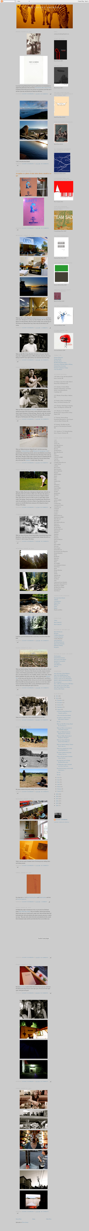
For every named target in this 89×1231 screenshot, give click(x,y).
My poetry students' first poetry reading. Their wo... (64, 753)
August (59, 709)
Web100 (56, 666)
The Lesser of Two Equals (60, 659)
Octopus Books (57, 359)
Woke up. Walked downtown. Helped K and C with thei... (64, 732)
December (59, 700)
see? (24, 897)
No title (58, 721)
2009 (57, 794)
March (59, 786)
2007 (57, 798)
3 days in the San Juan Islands (64, 715)
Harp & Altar (57, 603)
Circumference (57, 601)
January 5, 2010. (58, 678)
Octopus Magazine (58, 357)
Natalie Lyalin (42, 897)
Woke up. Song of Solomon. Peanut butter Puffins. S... (63, 740)
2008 (57, 796)
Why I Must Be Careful (24, 911)
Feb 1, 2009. (57, 683)
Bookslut (56, 633)
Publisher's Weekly (58, 645)
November (59, 702)
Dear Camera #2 (58, 624)
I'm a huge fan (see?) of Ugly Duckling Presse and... (63, 761)
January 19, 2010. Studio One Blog (62, 677)
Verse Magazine (58, 664)
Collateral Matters (25, 451)
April (58, 784)
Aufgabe (56, 599)
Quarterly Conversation (59, 661)
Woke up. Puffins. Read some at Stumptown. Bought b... (64, 736)
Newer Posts (18, 1219)
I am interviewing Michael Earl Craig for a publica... (64, 712)
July (58, 777)
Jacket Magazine (58, 640)
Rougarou (56, 647)
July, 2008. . (62, 687)
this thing (22, 987)
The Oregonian (63, 683)
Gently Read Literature (59, 657)
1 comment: (44, 901)
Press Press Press (58, 361)
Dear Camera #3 (58, 622)
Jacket (55, 606)
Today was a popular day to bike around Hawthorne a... (64, 749)
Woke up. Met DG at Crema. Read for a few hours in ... (65, 724)
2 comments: (44, 327)
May (58, 782)
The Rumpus (57, 663)
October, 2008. (57, 689)
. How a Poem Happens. (64, 673)
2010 (57, 698)
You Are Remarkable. (67, 678)
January (59, 791)
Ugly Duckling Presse (32, 897)
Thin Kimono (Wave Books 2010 (43, 87)
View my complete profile (61, 822)
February (59, 789)
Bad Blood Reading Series (60, 362)
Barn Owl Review (58, 632)
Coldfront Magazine (59, 635)
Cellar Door (34, 409)
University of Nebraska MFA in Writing (63, 364)
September (59, 707)
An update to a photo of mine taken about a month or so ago (33, 174)
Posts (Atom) (25, 1222)
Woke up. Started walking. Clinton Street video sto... (65, 745)
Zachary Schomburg (61, 819)
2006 (57, 801)
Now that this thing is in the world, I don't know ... (65, 769)
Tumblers (28, 460)
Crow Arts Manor (58, 369)
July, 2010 (56, 673)
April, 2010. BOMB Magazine (61, 675)
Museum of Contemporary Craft (40, 451)
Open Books (43, 318)
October (59, 705)
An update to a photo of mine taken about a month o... (64, 718)
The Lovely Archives (45, 7)
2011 (57, 696)
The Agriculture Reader (59, 598)
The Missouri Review (59, 642)
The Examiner (57, 656)
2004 (57, 805)
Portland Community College (61, 368)
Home (33, 1219)
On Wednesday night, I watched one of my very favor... (64, 765)
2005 (57, 803)
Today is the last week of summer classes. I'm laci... (64, 757)
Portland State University (60, 366)
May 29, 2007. (61, 685)
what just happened (21, 899)
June (58, 780)
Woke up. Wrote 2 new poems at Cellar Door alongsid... (64, 728)
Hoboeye (56, 604)
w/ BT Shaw (70, 683)
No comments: (45, 93)
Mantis (55, 608)
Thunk (62, 689)
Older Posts (48, 1219)
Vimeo (55, 620)
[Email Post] (50, 93)
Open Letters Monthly (59, 644)
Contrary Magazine (58, 637)
